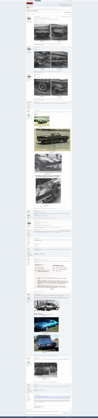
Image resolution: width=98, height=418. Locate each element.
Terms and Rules (68, 417)
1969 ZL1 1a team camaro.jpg (42, 126)
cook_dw (28, 230)
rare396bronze (29, 102)
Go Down (28, 14)
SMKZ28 (28, 110)
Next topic (69, 12)
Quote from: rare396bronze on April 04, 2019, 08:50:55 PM (41, 396)
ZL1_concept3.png (43, 95)
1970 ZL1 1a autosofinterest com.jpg (47, 314)
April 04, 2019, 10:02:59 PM (37, 110)
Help (65, 417)
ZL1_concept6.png (60, 40)
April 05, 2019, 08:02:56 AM (36, 238)
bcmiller (28, 16)
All (33, 14)
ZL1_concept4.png (60, 68)
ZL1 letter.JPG (52, 288)
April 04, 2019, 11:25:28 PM (36, 221)
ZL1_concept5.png (60, 95)
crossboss (28, 248)
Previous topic (66, 12)
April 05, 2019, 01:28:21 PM (36, 384)
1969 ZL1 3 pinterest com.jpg (48, 204)
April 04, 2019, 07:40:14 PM (37, 16)
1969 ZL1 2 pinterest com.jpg (48, 173)
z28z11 (28, 394)
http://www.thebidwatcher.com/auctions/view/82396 (41, 215)
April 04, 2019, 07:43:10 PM (37, 74)
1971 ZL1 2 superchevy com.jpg (46, 351)
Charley (28, 238)
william (28, 258)
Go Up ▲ (71, 417)
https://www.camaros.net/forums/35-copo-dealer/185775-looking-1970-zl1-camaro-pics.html (52, 359)
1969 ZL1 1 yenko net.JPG (52, 151)
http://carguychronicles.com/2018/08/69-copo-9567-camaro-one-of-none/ (43, 225)
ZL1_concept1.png (43, 40)
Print (70, 14)
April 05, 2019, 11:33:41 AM (37, 258)
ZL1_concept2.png (43, 68)
